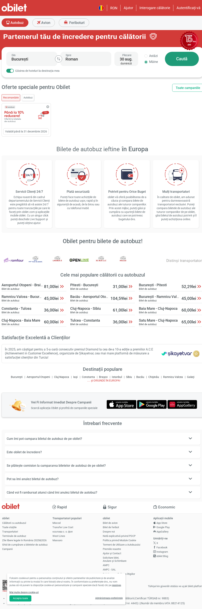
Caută (181, 58)
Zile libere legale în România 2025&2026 (24, 540)
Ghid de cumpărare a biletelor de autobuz (25, 544)
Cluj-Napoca (61, 377)
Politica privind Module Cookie (119, 540)
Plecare (126, 55)
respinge (116, 585)
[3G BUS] (101, 263)
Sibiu (129, 377)
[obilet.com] (24, 11)
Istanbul (117, 377)
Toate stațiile (9, 527)
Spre (68, 55)
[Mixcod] (123, 263)
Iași (75, 377)
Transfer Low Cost (62, 527)
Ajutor (128, 8)
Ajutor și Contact (112, 553)
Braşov (103, 377)
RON (113, 8)
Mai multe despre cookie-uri (24, 592)
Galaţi (190, 377)
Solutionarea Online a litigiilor (119, 573)
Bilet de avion (110, 522)
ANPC (106, 565)
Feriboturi (76, 23)
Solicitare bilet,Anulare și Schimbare (114, 559)
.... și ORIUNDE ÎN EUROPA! (103, 380)
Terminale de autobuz (14, 535)
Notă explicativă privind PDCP (119, 535)
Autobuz (17, 23)
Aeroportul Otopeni (38, 377)
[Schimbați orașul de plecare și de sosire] (58, 58)
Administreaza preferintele (109, 598)
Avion (45, 23)
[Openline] (79, 263)
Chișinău (153, 377)
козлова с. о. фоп (62, 531)
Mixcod (56, 522)
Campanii (7, 549)
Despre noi (109, 531)
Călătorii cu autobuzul (14, 522)
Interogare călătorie (154, 8)
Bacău (140, 377)
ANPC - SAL (109, 569)
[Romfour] (13, 263)
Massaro (57, 540)
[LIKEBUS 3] (57, 263)
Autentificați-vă (188, 8)
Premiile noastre (112, 549)
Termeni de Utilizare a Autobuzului (121, 544)
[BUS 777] (35, 263)
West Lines (58, 535)
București (16, 377)
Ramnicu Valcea (173, 377)
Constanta (88, 377)
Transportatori (10, 531)
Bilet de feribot (111, 527)
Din (14, 55)
